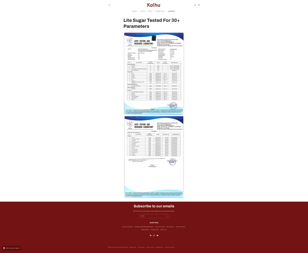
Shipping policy (159, 247)
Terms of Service (180, 226)
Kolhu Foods (115, 247)
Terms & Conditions (127, 226)
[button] (109, 5)
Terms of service (150, 247)
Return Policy (170, 226)
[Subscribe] (167, 216)
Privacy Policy (155, 229)
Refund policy (145, 229)
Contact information (170, 247)
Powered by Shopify (123, 247)
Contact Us (163, 229)
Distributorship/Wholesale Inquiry (144, 226)
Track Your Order (160, 226)
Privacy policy (141, 247)
